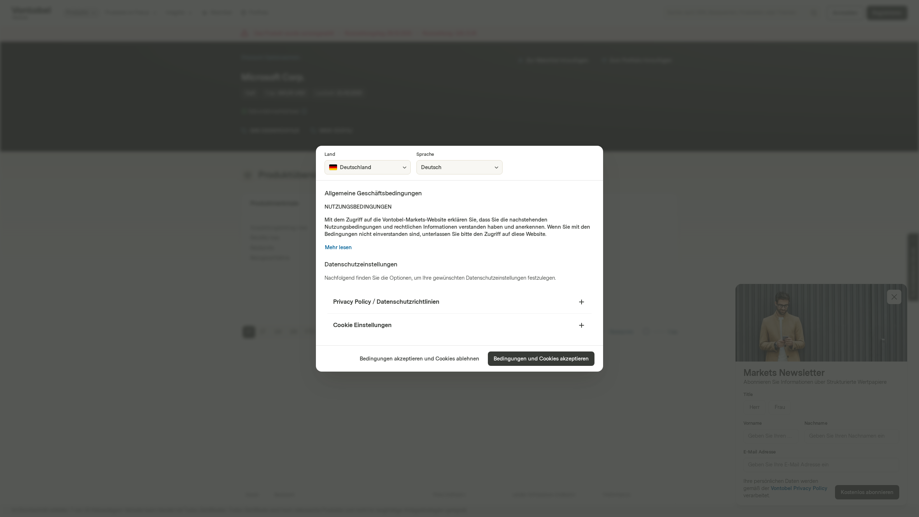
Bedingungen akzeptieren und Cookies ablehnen (419, 359)
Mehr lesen (338, 247)
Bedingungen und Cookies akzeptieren (541, 359)
